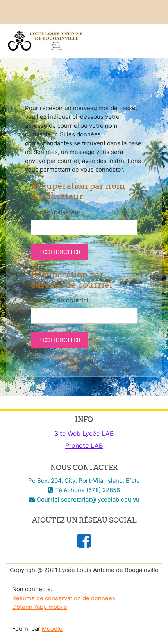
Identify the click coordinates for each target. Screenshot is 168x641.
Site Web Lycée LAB (84, 433)
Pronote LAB (84, 445)
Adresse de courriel (59, 300)
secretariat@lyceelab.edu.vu (100, 499)
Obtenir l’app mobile (39, 606)
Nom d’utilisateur (55, 212)
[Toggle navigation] (156, 39)
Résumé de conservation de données (63, 598)
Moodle (52, 628)
